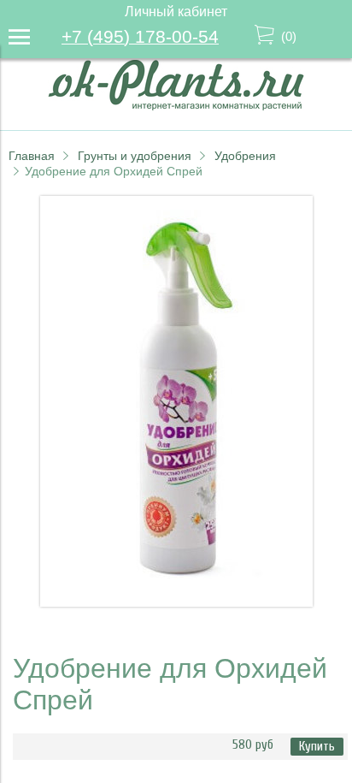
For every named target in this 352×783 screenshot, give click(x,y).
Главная (32, 156)
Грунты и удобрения (134, 156)
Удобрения (245, 156)
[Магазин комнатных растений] (176, 105)
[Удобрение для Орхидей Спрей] (176, 602)
